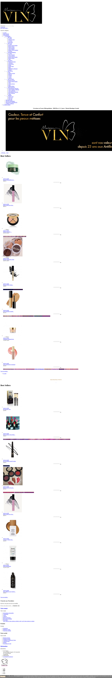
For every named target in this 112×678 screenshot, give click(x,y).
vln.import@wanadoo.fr (8, 656)
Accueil (4, 32)
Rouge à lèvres (11, 46)
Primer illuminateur (7, 566)
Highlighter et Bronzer (13, 68)
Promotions (5, 628)
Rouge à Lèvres (11, 80)
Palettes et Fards (11, 73)
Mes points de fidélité (7, 618)
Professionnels (6, 35)
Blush (9, 67)
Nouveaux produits (7, 630)
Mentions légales (6, 637)
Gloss (9, 59)
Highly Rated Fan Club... (8, 205)
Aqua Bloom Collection (13, 92)
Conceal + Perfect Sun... (8, 539)
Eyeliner (10, 75)
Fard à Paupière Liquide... (8, 311)
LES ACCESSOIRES (10, 101)
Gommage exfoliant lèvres (8, 339)
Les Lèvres (10, 42)
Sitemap (4, 642)
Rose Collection (11, 93)
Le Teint (10, 38)
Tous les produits (4, 371)
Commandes (5, 614)
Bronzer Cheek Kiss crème (8, 259)
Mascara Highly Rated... (8, 284)
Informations (4, 646)
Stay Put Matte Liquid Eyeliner (9, 461)
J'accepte (3, 676)
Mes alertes (5, 620)
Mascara (10, 74)
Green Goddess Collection (13, 89)
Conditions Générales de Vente (9, 640)
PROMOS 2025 (9, 100)
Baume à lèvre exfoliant (13, 50)
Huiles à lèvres (11, 86)
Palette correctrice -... (7, 231)
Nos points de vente (7, 643)
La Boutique (6, 36)
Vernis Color (10, 96)
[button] (3, 152)
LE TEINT (9, 60)
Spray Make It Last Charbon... (9, 591)
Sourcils (10, 78)
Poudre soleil (11, 66)
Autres (9, 94)
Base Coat (10, 97)
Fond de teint (11, 64)
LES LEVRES (10, 79)
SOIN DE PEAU (10, 87)
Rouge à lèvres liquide (12, 45)
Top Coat (10, 99)
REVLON (9, 43)
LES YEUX (9, 71)
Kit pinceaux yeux (7, 409)
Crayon (9, 76)
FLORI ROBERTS (11, 52)
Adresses (5, 616)
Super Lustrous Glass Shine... (9, 434)
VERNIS (9, 95)
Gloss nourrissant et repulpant (9, 364)
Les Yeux (10, 40)
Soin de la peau (11, 39)
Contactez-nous (6, 641)
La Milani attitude (6, 104)
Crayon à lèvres (11, 56)
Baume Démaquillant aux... (8, 179)
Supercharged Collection (13, 88)
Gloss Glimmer (11, 49)
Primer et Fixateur (12, 61)
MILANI (9, 37)
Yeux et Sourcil (11, 54)
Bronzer (10, 69)
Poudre (9, 65)
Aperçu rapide (6, 178)
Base (9, 72)
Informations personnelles (8, 613)
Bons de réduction (7, 617)
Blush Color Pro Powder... (8, 487)
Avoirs (4, 615)
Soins (9, 85)
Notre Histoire (6, 33)
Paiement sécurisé (6, 639)
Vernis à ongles (11, 47)
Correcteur (10, 62)
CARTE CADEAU (10, 103)
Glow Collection (11, 90)
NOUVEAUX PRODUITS (11, 102)
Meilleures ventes (6, 629)
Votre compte (4, 608)
